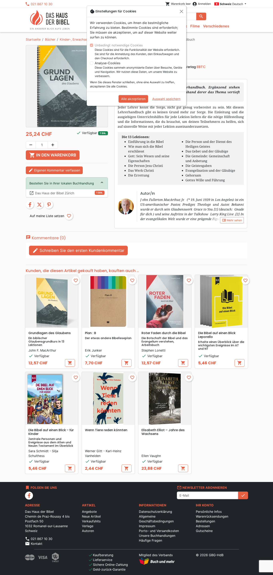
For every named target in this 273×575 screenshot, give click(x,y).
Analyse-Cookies (107, 63)
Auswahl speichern (166, 99)
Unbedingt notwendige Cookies (119, 45)
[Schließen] (181, 11)
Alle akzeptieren (133, 99)
